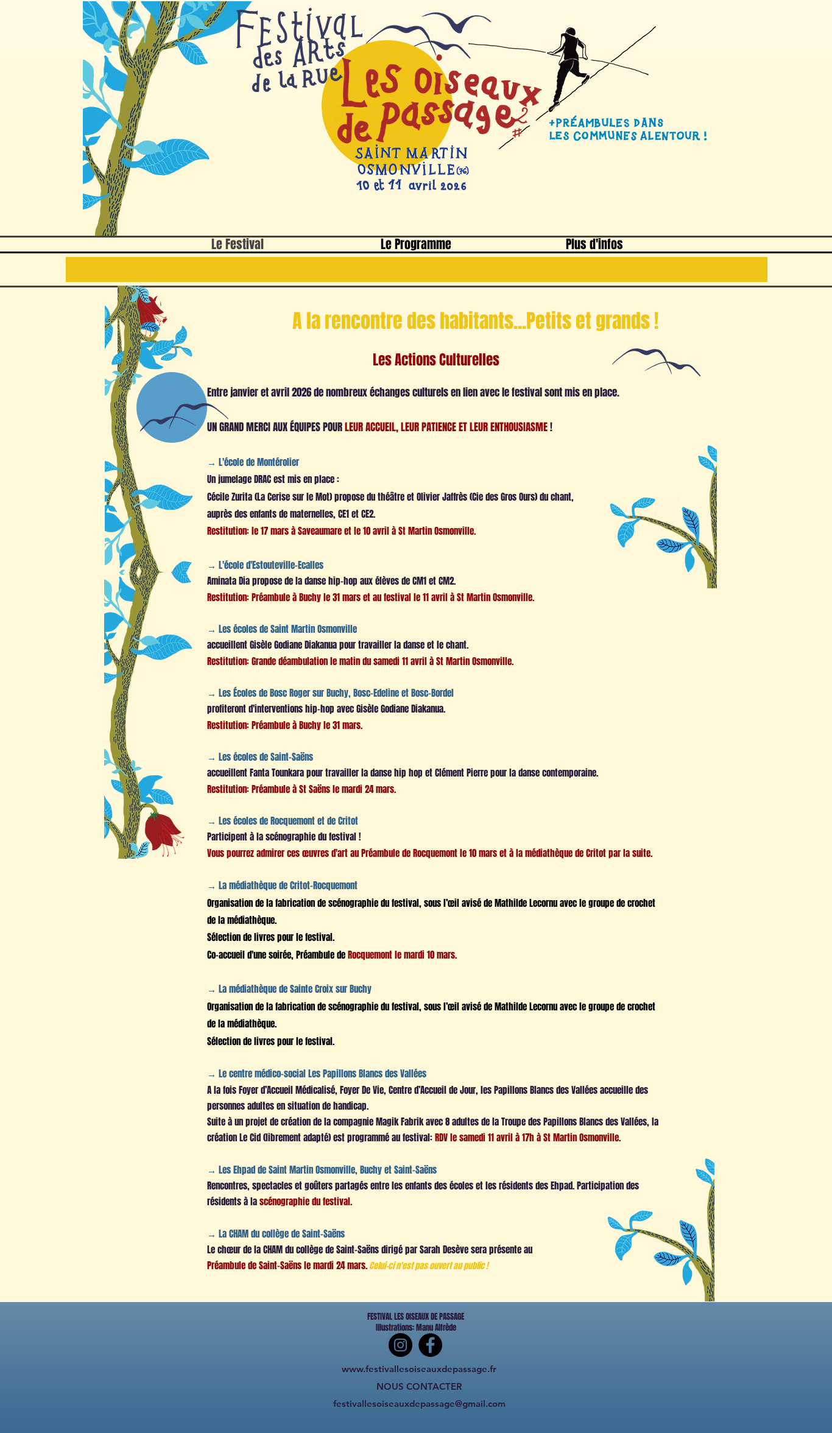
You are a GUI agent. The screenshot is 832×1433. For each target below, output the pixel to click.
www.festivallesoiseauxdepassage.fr (419, 1369)
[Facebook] (430, 1345)
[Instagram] (400, 1345)
